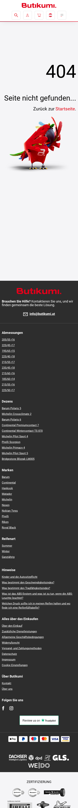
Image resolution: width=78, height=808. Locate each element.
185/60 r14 (8, 379)
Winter (6, 551)
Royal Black (9, 527)
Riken (5, 522)
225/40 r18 (8, 356)
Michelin (7, 499)
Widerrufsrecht (11, 642)
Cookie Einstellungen (15, 665)
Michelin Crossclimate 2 (16, 414)
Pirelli (5, 516)
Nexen (5, 505)
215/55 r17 (8, 362)
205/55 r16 (8, 339)
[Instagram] (11, 708)
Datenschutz (9, 654)
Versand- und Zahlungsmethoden (22, 648)
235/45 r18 (8, 367)
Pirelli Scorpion (11, 442)
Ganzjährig (8, 557)
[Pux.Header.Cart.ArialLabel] (39, 15)
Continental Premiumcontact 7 (20, 425)
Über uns (7, 689)
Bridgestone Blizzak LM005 (18, 459)
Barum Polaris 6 (11, 419)
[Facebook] (3, 708)
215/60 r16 (8, 373)
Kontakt (6, 683)
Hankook (7, 488)
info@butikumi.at (42, 314)
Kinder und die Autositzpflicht (19, 577)
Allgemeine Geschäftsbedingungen (23, 637)
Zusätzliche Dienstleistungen (19, 631)
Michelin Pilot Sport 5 (15, 453)
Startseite (65, 108)
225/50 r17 (8, 390)
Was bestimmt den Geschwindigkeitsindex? (28, 582)
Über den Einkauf (12, 625)
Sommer (7, 545)
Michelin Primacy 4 (13, 447)
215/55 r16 (8, 384)
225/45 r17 (8, 345)
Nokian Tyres (10, 510)
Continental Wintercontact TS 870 (22, 430)
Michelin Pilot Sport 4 (15, 436)
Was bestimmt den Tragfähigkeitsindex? (26, 588)
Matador (7, 494)
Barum (6, 477)
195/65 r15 (8, 351)
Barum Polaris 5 (11, 408)
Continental (9, 482)
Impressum (8, 659)
